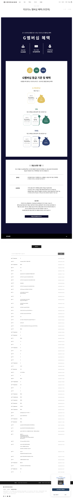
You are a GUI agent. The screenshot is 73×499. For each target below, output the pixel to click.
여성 (24, 2)
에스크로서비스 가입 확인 (39, 492)
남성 (20, 2)
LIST (65, 9)
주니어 (35, 2)
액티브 (30, 2)
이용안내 (4, 489)
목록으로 (36, 246)
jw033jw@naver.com (23, 412)
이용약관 (8, 489)
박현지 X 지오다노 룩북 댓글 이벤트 (47, 482)
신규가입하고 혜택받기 (61, 489)
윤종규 (46, 491)
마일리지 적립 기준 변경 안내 (22, 482)
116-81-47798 (10, 492)
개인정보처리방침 (13, 489)
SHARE (70, 9)
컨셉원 (41, 2)
